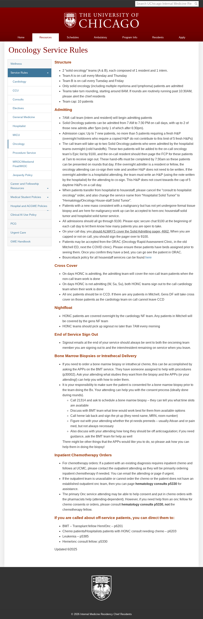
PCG (13, 223)
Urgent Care (18, 232)
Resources (45, 37)
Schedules (73, 37)
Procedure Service (24, 152)
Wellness (16, 63)
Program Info (129, 37)
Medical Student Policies (26, 197)
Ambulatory (100, 37)
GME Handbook (21, 241)
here (148, 257)
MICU (16, 135)
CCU (16, 90)
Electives (18, 108)
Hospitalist (19, 126)
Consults (18, 99)
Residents (158, 37)
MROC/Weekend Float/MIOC (23, 164)
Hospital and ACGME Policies (29, 206)
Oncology (19, 143)
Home (21, 37)
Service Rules (19, 72)
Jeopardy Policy (23, 175)
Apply (182, 37)
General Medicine (24, 117)
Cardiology (19, 81)
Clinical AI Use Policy (23, 214)
